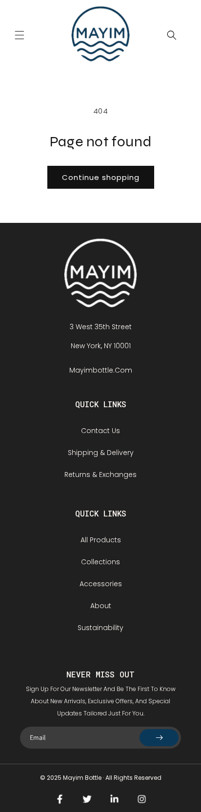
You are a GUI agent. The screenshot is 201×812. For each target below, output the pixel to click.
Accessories (101, 584)
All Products (100, 540)
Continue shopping (101, 177)
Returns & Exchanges (100, 474)
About (100, 606)
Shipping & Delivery (101, 452)
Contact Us (100, 431)
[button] (19, 35)
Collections (100, 562)
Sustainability (100, 628)
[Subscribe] (159, 737)
